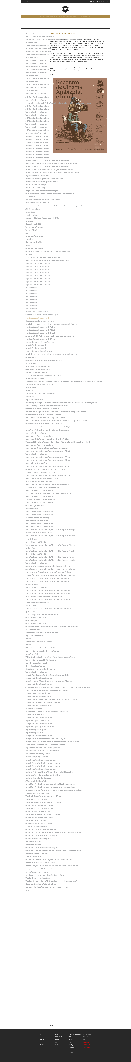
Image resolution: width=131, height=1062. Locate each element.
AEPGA (28, 1)
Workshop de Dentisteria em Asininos (36, 854)
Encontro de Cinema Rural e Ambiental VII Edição (40, 500)
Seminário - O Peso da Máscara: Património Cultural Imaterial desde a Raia (47, 566)
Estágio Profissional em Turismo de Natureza (38, 481)
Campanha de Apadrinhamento (34, 236)
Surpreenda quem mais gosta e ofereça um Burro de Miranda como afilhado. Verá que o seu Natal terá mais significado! (61, 403)
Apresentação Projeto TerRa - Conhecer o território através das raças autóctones (49, 336)
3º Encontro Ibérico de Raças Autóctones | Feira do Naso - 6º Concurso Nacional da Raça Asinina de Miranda (57, 442)
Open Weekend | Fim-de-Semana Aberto (37, 369)
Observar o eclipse (31, 621)
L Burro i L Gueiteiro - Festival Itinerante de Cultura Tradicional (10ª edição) (48, 609)
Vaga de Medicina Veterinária (34, 400)
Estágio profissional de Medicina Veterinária (38, 351)
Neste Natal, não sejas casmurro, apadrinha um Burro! (41, 182)
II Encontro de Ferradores (33, 857)
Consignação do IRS (31, 584)
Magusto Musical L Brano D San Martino (37, 266)
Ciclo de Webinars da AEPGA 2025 (35, 618)
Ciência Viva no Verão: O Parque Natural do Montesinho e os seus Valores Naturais (50, 681)
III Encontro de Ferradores (33, 845)
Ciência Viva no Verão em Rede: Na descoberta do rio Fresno (43, 415)
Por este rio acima (30, 363)
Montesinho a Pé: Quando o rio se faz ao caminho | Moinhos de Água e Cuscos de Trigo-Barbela (53, 39)
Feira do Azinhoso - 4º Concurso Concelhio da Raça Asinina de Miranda (46, 690)
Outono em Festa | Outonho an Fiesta (36, 463)
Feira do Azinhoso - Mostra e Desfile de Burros (39, 436)
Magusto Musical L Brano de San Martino (37, 263)
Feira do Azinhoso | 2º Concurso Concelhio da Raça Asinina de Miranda (46, 406)
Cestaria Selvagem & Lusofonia (34, 506)
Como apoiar (86, 16)
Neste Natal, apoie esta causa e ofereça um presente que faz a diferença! (47, 160)
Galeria (70, 1050)
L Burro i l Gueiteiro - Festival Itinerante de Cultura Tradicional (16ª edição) (48, 572)
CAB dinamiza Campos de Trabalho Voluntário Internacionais (43, 360)
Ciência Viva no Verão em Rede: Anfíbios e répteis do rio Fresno (44, 424)
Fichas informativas (73, 1041)
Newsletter (101, 1)
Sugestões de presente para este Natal (37, 176)
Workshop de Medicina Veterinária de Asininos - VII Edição (43, 802)
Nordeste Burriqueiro (31, 42)
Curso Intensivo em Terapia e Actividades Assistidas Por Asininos (45, 875)
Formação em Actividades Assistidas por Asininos (40, 760)
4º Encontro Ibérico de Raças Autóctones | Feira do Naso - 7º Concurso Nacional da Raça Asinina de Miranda (57, 687)
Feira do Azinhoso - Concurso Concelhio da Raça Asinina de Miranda (45, 418)
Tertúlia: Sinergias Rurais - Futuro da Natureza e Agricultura (43, 596)
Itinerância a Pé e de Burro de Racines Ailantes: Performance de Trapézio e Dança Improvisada (53, 206)
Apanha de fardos (30, 388)
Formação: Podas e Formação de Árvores (37, 693)
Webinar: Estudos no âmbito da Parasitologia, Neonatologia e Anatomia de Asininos (50, 657)
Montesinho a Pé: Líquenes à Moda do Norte (38, 642)
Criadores (59, 16)
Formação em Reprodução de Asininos (37, 757)
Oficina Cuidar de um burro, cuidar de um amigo (39, 321)
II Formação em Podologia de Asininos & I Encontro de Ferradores (45, 745)
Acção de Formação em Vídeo (34, 733)
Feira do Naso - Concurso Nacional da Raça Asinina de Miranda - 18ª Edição (47, 427)
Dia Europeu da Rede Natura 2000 (35, 133)
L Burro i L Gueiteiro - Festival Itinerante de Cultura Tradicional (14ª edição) (48, 581)
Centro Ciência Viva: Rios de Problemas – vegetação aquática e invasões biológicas (50, 787)
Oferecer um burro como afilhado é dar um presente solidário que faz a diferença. (49, 194)
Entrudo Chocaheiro (31, 215)
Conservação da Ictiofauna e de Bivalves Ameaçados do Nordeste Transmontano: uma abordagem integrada (58, 103)
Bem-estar (66, 16)
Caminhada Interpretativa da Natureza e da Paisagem (41, 315)
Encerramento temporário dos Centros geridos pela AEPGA (43, 375)
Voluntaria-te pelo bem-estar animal (36, 61)
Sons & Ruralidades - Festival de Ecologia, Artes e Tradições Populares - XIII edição (50, 536)
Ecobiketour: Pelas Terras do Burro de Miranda (39, 385)
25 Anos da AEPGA (30, 606)
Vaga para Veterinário (31, 230)
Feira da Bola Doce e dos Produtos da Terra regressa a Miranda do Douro (47, 260)
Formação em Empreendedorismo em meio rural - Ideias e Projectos (45, 739)
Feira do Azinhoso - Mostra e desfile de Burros (39, 512)
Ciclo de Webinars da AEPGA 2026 (35, 542)
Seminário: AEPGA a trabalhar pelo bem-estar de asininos (42, 775)
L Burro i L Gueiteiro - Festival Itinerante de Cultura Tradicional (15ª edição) (48, 578)
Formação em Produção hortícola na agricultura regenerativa (43, 702)
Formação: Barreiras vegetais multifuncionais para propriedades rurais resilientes (50, 575)
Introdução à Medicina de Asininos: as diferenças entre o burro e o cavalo (47, 887)
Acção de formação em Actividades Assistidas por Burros (42, 748)
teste (27, 890)
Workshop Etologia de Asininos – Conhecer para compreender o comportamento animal (51, 866)
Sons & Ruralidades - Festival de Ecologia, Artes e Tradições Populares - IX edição (50, 560)
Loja (70, 1036)
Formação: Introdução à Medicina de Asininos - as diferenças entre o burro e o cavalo (51, 699)
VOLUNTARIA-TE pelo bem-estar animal (37, 136)
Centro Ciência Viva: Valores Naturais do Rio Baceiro (41, 830)
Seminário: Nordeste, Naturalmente (36, 67)
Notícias (70, 1044)
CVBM (70, 16)
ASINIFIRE (71, 1039)
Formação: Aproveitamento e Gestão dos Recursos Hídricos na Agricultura (47, 675)
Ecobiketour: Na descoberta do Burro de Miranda (40, 394)
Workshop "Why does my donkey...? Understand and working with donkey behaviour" (51, 881)
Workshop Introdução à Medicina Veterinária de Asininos (42, 814)
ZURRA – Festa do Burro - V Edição (35, 188)
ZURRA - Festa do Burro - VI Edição (35, 185)
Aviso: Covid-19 (30, 254)
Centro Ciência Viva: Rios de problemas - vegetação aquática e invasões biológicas (50, 784)
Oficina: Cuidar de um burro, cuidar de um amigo (40, 669)
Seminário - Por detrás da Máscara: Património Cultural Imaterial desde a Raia (49, 772)
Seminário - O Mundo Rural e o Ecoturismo (38, 778)
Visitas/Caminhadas (73, 1037)
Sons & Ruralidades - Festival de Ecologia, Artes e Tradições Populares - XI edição (50, 551)
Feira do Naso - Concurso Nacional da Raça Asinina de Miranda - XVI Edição (47, 451)
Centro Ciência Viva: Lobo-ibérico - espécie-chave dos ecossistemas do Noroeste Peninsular (53, 833)
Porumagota (29, 221)
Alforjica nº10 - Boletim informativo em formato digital (41, 191)
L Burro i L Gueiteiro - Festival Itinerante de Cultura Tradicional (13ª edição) (48, 590)
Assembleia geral (30, 239)
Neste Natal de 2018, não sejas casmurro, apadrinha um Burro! (44, 179)
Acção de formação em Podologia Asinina (37, 754)
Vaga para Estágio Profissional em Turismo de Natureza (42, 651)
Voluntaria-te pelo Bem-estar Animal (36, 521)
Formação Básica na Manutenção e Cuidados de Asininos (42, 763)
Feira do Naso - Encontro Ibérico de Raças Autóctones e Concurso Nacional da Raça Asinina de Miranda (56, 421)
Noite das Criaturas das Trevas (34, 378)
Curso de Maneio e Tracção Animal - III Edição (39, 817)
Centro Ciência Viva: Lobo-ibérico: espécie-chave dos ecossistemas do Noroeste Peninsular (53, 851)
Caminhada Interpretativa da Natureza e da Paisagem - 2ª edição (45, 469)
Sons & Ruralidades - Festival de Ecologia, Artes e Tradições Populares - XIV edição (50, 530)
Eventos (79, 16)
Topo (51, 1025)
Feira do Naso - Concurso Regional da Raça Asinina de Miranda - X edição (47, 484)
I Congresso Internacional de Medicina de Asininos (40, 884)
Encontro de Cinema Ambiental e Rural (37, 318)
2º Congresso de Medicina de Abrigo (36, 781)
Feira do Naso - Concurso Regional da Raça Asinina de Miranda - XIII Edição (47, 466)
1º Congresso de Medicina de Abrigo (36, 827)
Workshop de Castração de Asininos (36, 799)
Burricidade (29, 391)
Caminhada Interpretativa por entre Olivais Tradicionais (42, 409)
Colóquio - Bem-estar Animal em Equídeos (38, 839)
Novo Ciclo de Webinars (32, 630)
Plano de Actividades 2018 (33, 224)
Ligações (42, 1039)
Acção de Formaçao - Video (33, 708)
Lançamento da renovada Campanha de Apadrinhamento (42, 200)
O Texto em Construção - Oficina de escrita (38, 793)
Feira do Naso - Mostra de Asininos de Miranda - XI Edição (42, 478)
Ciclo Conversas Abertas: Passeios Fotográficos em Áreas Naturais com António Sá (50, 860)
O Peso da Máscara (31, 539)
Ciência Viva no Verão (31, 654)
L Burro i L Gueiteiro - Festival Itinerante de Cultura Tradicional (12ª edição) (48, 593)
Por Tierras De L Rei (31, 288)
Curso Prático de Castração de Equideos (37, 811)
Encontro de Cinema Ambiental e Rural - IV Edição (40, 330)
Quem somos (89, 1)
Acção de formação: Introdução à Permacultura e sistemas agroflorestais (47, 711)
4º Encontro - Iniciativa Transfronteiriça (37, 518)
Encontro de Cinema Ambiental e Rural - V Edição (40, 327)
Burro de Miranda (49, 16)
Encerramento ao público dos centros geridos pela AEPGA (42, 257)
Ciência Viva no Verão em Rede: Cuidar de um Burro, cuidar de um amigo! (47, 430)
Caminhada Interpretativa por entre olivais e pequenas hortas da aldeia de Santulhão (51, 324)
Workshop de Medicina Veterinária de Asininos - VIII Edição (43, 796)
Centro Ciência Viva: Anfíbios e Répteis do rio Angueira (41, 836)
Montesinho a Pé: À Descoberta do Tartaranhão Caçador (42, 633)
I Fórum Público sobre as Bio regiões (36, 372)
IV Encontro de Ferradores (33, 842)
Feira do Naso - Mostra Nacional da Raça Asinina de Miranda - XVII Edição (47, 439)
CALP (74, 16)
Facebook (42, 1044)
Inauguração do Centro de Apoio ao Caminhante (39, 51)
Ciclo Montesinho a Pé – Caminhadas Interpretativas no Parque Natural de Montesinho (51, 627)
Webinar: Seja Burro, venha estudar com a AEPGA (40, 648)
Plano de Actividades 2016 (33, 242)
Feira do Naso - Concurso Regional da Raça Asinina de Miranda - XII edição (47, 475)
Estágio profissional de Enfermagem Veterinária (39, 342)
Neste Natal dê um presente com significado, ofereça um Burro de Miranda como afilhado (52, 173)
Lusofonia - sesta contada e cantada (36, 663)
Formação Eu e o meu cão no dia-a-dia (36, 142)
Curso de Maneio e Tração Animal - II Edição (38, 823)
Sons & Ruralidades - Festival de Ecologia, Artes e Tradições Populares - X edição (49, 557)
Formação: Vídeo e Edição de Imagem (36, 312)
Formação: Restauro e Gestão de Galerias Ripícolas (40, 472)
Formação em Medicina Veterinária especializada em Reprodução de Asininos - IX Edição (52, 742)
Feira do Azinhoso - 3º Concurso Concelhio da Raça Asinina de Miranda (46, 448)
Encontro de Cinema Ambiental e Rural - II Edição (40, 339)
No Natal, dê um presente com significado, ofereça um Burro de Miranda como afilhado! (51, 164)
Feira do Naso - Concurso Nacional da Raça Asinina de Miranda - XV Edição (47, 457)
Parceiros (71, 1052)
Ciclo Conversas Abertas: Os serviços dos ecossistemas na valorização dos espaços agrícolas (53, 790)
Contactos (95, 1)
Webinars (28, 639)
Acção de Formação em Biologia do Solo (37, 721)
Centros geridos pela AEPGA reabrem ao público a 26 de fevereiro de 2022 (47, 251)
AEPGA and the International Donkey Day (37, 366)
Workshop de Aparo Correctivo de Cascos (37, 878)
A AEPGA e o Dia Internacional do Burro (37, 45)
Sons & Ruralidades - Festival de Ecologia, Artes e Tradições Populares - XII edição (50, 545)
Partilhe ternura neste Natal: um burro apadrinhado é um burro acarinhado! (48, 493)
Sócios (27, 233)
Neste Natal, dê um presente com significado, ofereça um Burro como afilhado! (49, 170)
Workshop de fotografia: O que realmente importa (40, 863)
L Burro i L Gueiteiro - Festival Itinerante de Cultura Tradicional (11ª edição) (48, 599)
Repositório (71, 1045)
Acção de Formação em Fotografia (35, 730)
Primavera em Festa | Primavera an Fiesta (38, 48)
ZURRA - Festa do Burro (32, 209)
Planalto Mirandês (72, 1049)
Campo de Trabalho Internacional (35, 345)
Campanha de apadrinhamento (34, 248)
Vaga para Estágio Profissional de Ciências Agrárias (40, 660)
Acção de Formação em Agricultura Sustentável (39, 727)
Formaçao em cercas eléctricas (34, 714)
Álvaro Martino (86, 1036)
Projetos (70, 1042)
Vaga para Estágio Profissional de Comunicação (39, 36)
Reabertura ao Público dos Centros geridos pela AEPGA (42, 218)
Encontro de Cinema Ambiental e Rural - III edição (40, 333)
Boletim (27, 245)
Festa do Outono (30, 212)
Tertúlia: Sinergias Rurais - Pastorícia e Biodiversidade (41, 615)
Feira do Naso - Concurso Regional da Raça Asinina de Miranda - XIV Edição (47, 460)
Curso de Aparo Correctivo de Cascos (36, 872)
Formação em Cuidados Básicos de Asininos (38, 533)
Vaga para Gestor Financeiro (34, 227)
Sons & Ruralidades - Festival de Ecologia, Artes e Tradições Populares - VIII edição (50, 569)
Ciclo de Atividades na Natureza (35, 666)
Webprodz (86, 1037)
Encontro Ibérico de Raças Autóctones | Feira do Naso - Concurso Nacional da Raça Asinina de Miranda (56, 412)
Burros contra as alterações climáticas (37, 203)
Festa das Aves (30, 397)
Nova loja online (30, 197)
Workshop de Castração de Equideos (36, 820)
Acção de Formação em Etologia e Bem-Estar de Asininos (42, 751)
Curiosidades (71, 1047)
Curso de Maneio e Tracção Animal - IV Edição (39, 805)
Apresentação (29, 33)
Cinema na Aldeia (30, 357)
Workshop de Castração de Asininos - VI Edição (39, 808)
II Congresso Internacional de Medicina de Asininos (40, 869)
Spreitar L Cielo (30, 548)
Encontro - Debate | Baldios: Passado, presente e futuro (42, 487)
